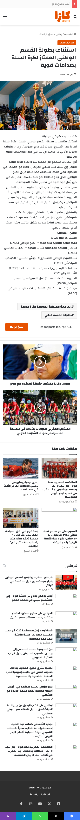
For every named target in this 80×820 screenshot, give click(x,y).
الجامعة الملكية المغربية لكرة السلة (46, 307)
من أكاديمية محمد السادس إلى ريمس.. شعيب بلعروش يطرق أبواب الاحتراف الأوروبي (30, 653)
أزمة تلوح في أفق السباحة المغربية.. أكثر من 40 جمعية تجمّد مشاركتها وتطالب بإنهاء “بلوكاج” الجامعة (21, 539)
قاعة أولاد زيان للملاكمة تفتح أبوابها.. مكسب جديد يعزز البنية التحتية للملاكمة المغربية (29, 634)
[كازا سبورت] (62, 16)
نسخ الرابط (16, 326)
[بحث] (75, 18)
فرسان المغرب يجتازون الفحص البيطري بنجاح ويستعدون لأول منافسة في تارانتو (29, 581)
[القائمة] (5, 18)
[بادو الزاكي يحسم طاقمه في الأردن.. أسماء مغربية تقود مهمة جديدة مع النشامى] (66, 692)
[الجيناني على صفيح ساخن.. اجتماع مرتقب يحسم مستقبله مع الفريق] (66, 618)
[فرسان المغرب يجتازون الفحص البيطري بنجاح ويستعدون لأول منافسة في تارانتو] (66, 582)
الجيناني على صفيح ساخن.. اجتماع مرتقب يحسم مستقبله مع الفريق (31, 615)
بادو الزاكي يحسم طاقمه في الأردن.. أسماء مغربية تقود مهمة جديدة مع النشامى (29, 690)
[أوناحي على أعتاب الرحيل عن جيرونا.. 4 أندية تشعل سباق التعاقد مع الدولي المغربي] (66, 710)
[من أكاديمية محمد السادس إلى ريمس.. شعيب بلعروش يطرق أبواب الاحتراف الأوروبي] (66, 654)
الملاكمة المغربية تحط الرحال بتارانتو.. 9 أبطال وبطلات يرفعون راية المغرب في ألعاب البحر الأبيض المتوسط (59, 490)
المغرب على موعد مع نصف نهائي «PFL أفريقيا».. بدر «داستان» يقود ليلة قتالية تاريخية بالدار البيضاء (60, 537)
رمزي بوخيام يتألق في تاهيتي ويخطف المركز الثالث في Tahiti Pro (20, 486)
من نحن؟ (45, 794)
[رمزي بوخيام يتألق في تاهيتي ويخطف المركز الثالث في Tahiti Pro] (20, 468)
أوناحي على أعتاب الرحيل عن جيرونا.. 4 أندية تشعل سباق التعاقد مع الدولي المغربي (30, 709)
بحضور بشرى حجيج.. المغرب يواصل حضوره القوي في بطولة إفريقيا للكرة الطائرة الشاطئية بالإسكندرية (29, 672)
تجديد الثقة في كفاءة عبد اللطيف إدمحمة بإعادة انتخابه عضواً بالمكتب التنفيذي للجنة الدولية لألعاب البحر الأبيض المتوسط (30, 730)
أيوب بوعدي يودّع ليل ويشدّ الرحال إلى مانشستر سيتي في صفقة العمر (29, 598)
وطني (59, 34)
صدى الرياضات (46, 34)
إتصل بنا (34, 794)
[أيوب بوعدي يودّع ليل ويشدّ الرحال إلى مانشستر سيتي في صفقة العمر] (66, 601)
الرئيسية (69, 34)
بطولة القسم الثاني (57, 315)
